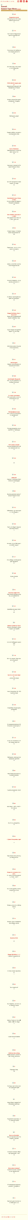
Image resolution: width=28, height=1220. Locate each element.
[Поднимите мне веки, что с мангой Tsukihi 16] (14, 1115)
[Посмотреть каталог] (21, 1)
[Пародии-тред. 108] (14, 1065)
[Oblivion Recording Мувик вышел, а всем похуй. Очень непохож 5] (14, 1049)
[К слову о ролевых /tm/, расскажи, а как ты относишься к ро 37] (14, 391)
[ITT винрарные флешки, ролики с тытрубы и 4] (14, 1181)
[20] (14, 457)
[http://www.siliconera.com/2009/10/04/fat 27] (14, 770)
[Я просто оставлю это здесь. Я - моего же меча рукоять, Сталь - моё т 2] (14, 868)
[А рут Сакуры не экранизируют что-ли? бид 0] (14, 326)
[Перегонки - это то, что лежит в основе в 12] (14, 243)
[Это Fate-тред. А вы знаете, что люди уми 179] (14, 63)
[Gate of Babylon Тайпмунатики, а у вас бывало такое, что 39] (14, 145)
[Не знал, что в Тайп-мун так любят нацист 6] (14, 539)
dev (7, 1)
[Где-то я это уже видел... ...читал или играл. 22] (14, 671)
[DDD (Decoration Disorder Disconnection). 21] (14, 342)
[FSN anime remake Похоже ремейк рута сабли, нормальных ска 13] (14, 441)
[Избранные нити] (18, 1)
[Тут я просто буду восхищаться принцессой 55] (14, 30)
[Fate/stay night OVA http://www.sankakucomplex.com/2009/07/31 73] (14, 589)
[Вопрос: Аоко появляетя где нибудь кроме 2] (14, 918)
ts (13, 1)
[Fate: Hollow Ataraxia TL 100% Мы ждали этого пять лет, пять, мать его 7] (14, 211)
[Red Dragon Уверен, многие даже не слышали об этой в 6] (14, 359)
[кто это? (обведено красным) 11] (14, 638)
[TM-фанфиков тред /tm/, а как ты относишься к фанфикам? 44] (14, 408)
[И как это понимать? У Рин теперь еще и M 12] (14, 737)
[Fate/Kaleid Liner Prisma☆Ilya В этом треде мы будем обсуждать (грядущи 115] (14, 194)
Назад (19, 9)
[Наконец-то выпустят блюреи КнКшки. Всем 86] (14, 161)
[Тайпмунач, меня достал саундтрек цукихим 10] (14, 753)
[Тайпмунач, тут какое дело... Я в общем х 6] (14, 506)
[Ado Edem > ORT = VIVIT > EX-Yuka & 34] (14, 802)
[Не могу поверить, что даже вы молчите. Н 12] (14, 276)
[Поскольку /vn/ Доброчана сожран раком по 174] (14, 46)
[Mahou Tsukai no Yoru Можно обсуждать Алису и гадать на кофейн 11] (14, 622)
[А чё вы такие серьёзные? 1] (14, 967)
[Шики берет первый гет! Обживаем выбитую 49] (14, 1098)
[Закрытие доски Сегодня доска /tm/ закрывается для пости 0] (14, 13)
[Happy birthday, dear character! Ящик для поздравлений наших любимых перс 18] (14, 309)
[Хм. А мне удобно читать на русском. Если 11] (14, 885)
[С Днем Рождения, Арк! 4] (14, 835)
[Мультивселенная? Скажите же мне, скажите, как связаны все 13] (14, 1164)
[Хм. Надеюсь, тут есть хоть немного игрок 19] (14, 1000)
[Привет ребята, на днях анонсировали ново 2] (14, 128)
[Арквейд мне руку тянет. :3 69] (14, 605)
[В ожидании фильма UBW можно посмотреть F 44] (14, 720)
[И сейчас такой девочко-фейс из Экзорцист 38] (14, 293)
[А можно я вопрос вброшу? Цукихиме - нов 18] (14, 1148)
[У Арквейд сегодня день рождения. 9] (14, 704)
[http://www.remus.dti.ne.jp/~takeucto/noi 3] (14, 852)
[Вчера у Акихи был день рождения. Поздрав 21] (14, 95)
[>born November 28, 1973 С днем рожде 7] (14, 687)
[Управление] (24, 1)
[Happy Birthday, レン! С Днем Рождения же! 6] (14, 950)
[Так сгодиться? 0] (14, 983)
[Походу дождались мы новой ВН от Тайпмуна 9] (14, 424)
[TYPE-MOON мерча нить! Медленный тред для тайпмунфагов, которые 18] (14, 79)
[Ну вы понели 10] (14, 572)
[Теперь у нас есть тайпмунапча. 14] (14, 901)
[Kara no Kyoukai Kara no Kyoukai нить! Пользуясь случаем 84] (14, 1131)
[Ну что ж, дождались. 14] (14, 819)
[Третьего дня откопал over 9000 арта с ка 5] (14, 1197)
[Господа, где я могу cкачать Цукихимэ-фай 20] (14, 1082)
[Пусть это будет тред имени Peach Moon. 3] (14, 523)
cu (5, 1)
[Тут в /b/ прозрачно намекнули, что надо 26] (14, 178)
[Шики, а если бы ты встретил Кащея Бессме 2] (14, 260)
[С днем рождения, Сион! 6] (14, 786)
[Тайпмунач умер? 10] (14, 112)
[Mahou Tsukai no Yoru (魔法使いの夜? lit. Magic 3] (14, 1016)
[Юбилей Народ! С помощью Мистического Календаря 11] (14, 474)
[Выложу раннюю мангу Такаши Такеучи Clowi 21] (14, 490)
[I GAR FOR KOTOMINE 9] (14, 1033)
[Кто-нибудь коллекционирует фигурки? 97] (14, 556)
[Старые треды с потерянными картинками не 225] (14, 227)
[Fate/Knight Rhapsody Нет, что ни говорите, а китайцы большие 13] (14, 375)
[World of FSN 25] (14, 934)
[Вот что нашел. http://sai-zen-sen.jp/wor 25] (14, 654)
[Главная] (26, 1)
